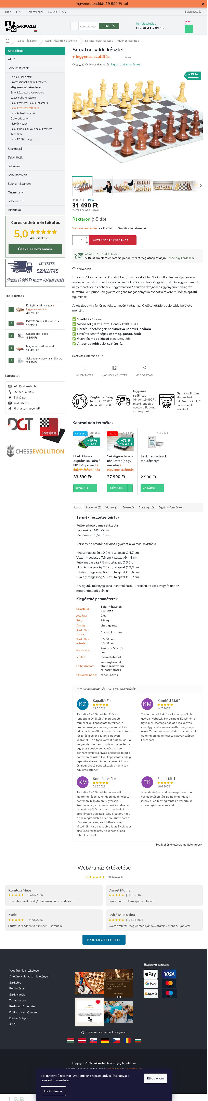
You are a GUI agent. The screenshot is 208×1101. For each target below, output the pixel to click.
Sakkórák (14, 166)
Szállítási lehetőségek (132, 228)
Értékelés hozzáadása (35, 249)
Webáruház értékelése (104, 867)
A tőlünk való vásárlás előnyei (29, 976)
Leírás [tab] (78, 507)
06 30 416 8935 (24, 392)
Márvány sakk (19, 124)
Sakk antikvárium (19, 184)
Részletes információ (85, 356)
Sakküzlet (20, 398)
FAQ (18, 12)
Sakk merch (16, 201)
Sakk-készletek (18, 68)
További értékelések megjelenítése (178, 845)
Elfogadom (155, 1078)
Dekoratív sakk (19, 119)
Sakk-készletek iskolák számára (29, 103)
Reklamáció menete (22, 1006)
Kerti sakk (16, 134)
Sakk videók (17, 995)
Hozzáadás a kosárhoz (110, 240)
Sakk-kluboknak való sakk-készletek (32, 129)
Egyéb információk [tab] (170, 507)
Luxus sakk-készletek (23, 98)
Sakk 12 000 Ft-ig (21, 139)
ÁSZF (65, 12)
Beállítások (53, 1091)
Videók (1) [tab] (111, 507)
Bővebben (117, 488)
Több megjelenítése (104, 940)
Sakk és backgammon (23, 113)
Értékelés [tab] (128, 507)
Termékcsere (17, 1000)
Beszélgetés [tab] (147, 507)
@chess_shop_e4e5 (27, 408)
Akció (11, 59)
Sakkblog (15, 983)
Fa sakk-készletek (21, 77)
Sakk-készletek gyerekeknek (27, 92)
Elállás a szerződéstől (23, 1012)
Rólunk (52, 12)
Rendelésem (17, 988)
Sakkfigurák (15, 149)
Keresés (109, 26)
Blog (8, 12)
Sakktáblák (15, 157)
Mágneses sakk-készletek (26, 87)
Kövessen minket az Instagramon (107, 1032)
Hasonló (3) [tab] (93, 507)
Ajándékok (15, 210)
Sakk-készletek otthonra (25, 108)
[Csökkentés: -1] (87, 242)
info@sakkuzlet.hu (25, 386)
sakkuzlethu (21, 403)
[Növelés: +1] (87, 238)
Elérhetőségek (34, 12)
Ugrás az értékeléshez (125, 64)
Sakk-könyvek (17, 175)
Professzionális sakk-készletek (29, 82)
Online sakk (15, 192)
